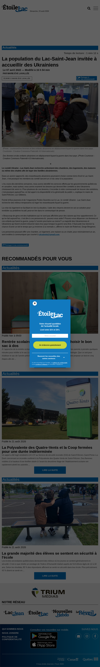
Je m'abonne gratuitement (50, 345)
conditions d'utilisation (41, 364)
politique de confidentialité (60, 362)
